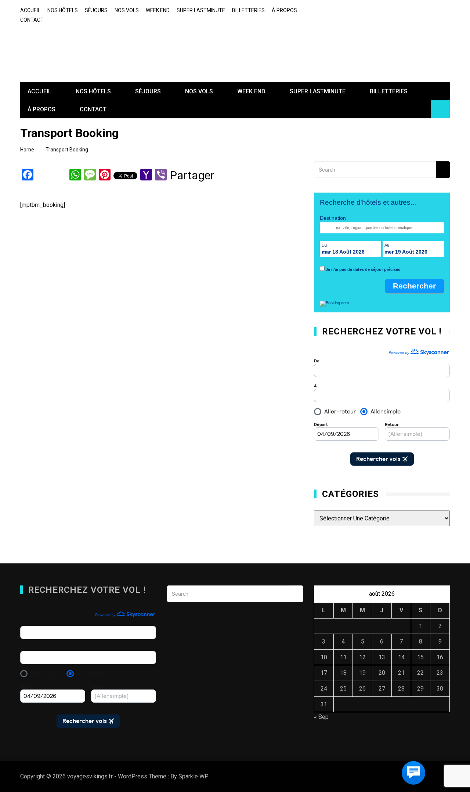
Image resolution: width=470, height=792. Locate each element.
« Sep (321, 716)
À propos (284, 10)
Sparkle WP (193, 776)
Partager (192, 175)
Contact (32, 20)
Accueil (30, 10)
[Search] (443, 169)
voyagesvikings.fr (72, 43)
